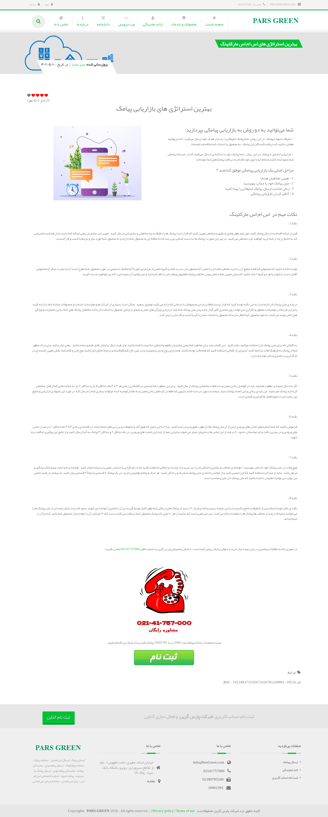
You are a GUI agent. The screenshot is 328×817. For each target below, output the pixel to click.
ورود (46, 4)
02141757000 (130, 549)
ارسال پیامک (290, 762)
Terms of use (185, 810)
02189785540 (213, 779)
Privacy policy (163, 810)
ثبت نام (33, 4)
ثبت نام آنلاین (58, 717)
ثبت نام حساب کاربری (285, 778)
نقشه (151, 781)
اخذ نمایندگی (290, 770)
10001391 (216, 787)
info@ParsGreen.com (283, 4)
